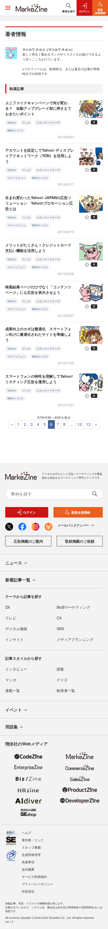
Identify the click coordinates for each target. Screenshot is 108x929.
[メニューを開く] (8, 8)
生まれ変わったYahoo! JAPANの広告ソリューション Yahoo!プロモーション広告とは (39, 203)
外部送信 (28, 891)
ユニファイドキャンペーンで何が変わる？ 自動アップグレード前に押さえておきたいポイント (38, 108)
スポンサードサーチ (48, 122)
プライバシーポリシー (37, 884)
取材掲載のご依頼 (79, 541)
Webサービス (15, 130)
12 (79, 424)
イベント (13, 710)
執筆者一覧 (66, 690)
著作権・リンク (33, 840)
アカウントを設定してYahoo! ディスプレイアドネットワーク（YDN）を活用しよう (39, 155)
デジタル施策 (16, 628)
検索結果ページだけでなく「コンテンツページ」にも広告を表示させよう (38, 289)
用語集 (11, 727)
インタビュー (16, 669)
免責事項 (28, 862)
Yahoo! (11, 122)
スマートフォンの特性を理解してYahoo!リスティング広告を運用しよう (39, 378)
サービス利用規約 (34, 876)
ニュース (13, 563)
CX (59, 617)
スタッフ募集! (31, 847)
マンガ (26, 122)
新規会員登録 (80, 512)
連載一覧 (12, 690)
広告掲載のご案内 (28, 541)
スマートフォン (16, 178)
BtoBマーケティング (73, 607)
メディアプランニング (75, 639)
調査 (60, 669)
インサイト (14, 639)
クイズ (62, 679)
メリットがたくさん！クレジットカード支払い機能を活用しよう (38, 247)
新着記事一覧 (17, 580)
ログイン (29, 512)
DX (7, 607)
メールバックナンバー (73, 525)
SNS (60, 628)
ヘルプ (26, 832)
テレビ (10, 617)
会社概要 (28, 869)
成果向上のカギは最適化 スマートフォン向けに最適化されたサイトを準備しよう (38, 334)
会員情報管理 (31, 854)
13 (88, 424)
